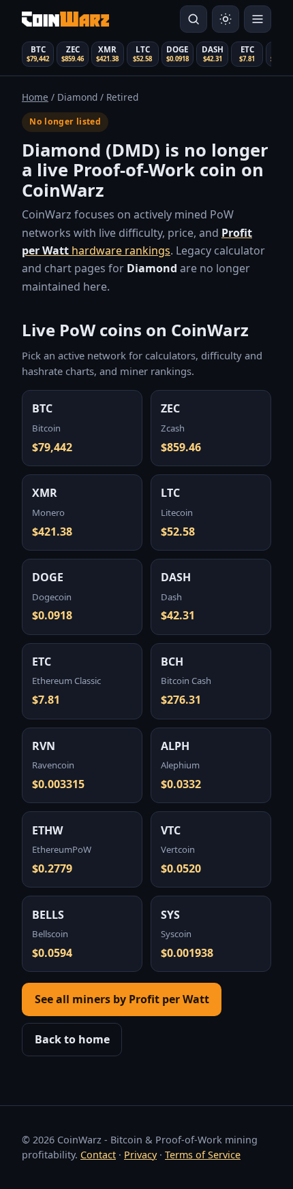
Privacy (140, 1154)
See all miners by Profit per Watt (122, 999)
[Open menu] (257, 19)
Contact (98, 1154)
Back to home (72, 1039)
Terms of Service (203, 1154)
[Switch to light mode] (225, 19)
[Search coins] (193, 19)
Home (35, 97)
